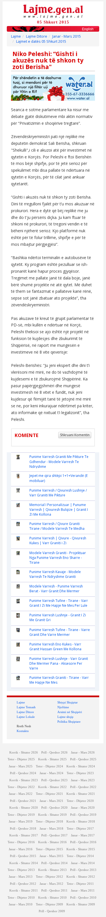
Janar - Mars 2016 (21, 849)
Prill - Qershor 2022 (83, 787)
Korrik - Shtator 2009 (80, 904)
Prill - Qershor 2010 (83, 897)
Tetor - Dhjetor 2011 (80, 883)
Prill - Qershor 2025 (83, 759)
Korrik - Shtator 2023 (23, 780)
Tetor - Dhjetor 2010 (21, 897)
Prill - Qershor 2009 (52, 911)
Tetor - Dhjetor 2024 (49, 766)
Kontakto (23, 731)
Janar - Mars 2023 (83, 780)
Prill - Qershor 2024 (23, 773)
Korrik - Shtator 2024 (80, 766)
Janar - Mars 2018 (51, 828)
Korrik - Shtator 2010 (52, 897)
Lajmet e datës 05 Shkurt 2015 (41, 41)
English (88, 29)
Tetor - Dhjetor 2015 (49, 849)
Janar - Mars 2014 (83, 863)
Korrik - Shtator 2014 (23, 863)
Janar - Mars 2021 (51, 800)
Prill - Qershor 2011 (54, 890)
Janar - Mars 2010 (21, 904)
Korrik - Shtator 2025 (52, 759)
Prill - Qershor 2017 (54, 835)
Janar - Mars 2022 (21, 793)
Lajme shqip (65, 716)
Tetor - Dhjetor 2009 (49, 904)
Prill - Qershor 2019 (83, 814)
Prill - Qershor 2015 (23, 856)
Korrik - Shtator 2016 (52, 842)
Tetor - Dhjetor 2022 (21, 787)
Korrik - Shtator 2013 (52, 869)
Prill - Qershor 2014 (54, 863)
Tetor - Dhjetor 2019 (21, 814)
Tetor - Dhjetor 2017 (80, 828)
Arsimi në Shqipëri (69, 712)
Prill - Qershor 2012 (23, 883)
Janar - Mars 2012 (51, 883)
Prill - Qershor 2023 (54, 780)
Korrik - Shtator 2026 (23, 752)
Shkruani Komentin (75, 434)
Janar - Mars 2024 (51, 773)
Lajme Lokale (26, 716)
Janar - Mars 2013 (21, 876)
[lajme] (53, 11)
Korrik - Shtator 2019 (52, 814)
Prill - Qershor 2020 (54, 807)
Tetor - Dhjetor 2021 (49, 793)
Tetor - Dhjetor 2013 (21, 869)
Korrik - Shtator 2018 (80, 821)
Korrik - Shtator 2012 (80, 876)
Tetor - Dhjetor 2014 (80, 856)
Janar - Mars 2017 (83, 835)
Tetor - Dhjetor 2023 (80, 773)
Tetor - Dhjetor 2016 (21, 842)
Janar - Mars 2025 (21, 766)
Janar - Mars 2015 (66, 36)
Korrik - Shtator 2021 (80, 793)
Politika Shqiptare (69, 721)
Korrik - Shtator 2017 (23, 835)
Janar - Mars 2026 (83, 752)
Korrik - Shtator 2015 (80, 849)
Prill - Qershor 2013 (83, 869)
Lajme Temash (26, 707)
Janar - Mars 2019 (21, 821)
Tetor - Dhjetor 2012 (49, 876)
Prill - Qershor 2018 (23, 828)
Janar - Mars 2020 (83, 807)
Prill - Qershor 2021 (23, 800)
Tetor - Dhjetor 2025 (21, 759)
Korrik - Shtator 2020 (23, 807)
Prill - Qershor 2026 (54, 752)
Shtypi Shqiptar (67, 702)
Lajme (16, 36)
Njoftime (63, 707)
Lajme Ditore (36, 36)
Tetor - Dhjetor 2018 (49, 821)
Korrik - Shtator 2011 (23, 890)
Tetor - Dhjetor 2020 (80, 800)
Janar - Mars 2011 (83, 890)
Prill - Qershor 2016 (83, 842)
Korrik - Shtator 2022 (52, 787)
